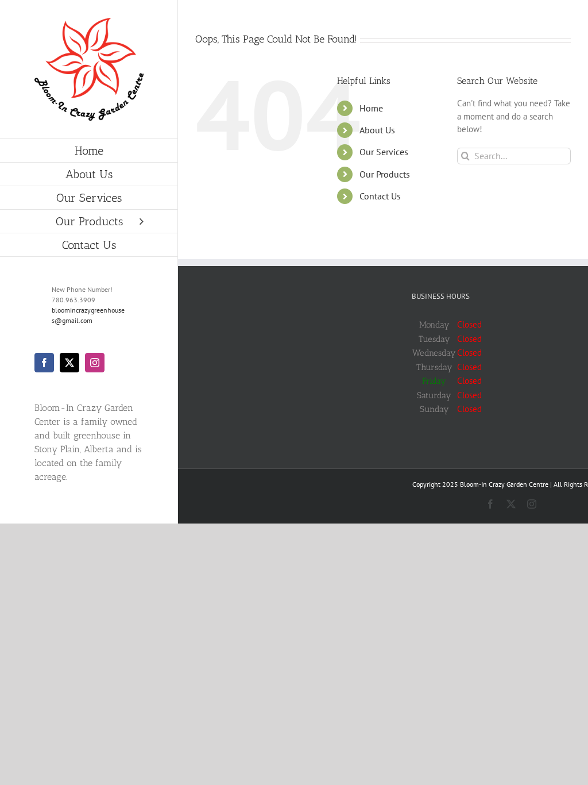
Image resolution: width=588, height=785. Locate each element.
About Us (377, 130)
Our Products (384, 174)
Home (371, 108)
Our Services (383, 151)
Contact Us (380, 196)
